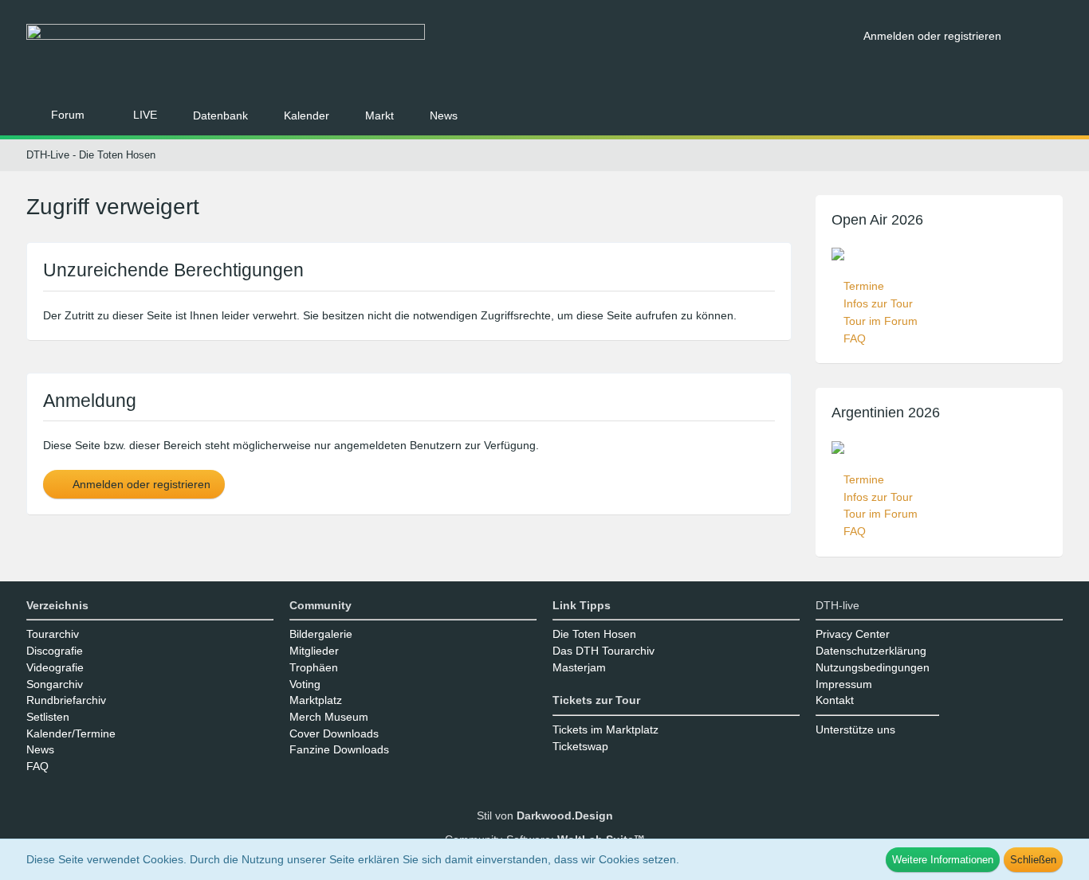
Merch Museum (328, 716)
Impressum (844, 684)
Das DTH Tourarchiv (603, 650)
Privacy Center (853, 634)
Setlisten (47, 716)
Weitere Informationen (942, 860)
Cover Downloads (334, 733)
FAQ (854, 338)
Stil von (545, 815)
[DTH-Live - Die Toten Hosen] (438, 54)
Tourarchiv (52, 634)
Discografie (54, 650)
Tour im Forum (880, 321)
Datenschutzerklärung (871, 650)
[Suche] (1038, 36)
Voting (304, 684)
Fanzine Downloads (339, 749)
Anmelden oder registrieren (932, 35)
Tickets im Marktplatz (605, 729)
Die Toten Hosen (594, 634)
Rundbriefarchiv (66, 700)
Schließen (1033, 860)
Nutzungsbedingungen (873, 667)
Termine (863, 286)
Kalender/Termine (71, 733)
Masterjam (579, 667)
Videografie (55, 667)
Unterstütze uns (855, 729)
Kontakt (835, 700)
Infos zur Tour (878, 303)
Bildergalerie (320, 634)
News (40, 749)
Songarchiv (54, 684)
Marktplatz (315, 700)
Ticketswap (580, 746)
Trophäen (313, 667)
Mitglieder (314, 650)
